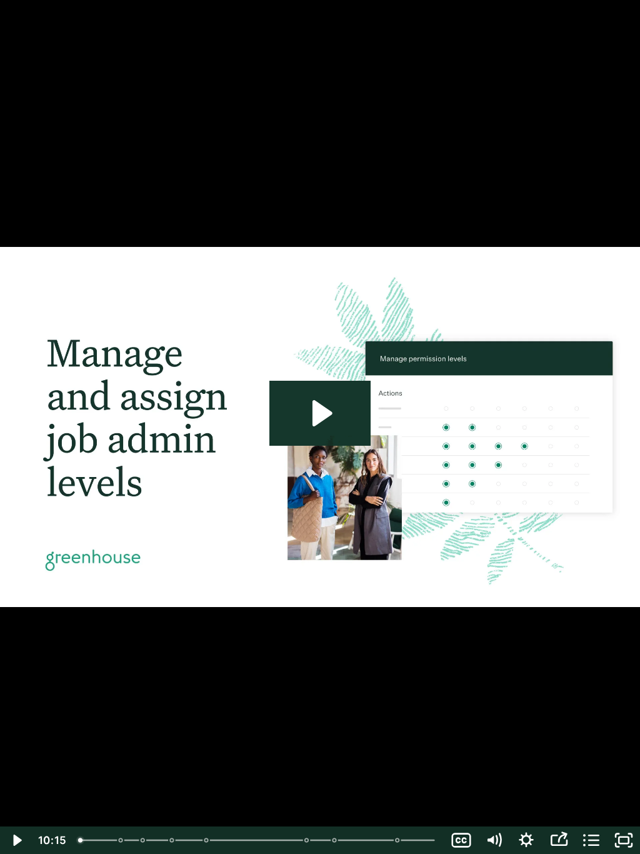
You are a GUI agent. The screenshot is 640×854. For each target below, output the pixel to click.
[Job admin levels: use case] (172, 840)
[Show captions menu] (461, 840)
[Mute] (494, 840)
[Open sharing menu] (558, 840)
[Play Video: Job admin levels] (320, 413)
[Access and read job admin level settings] (207, 840)
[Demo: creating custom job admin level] (336, 840)
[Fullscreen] (624, 840)
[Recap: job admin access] (121, 840)
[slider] (258, 840)
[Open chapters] (591, 840)
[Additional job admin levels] (308, 840)
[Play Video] (16, 840)
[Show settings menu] (526, 840)
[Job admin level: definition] (143, 840)
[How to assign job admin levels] (400, 840)
